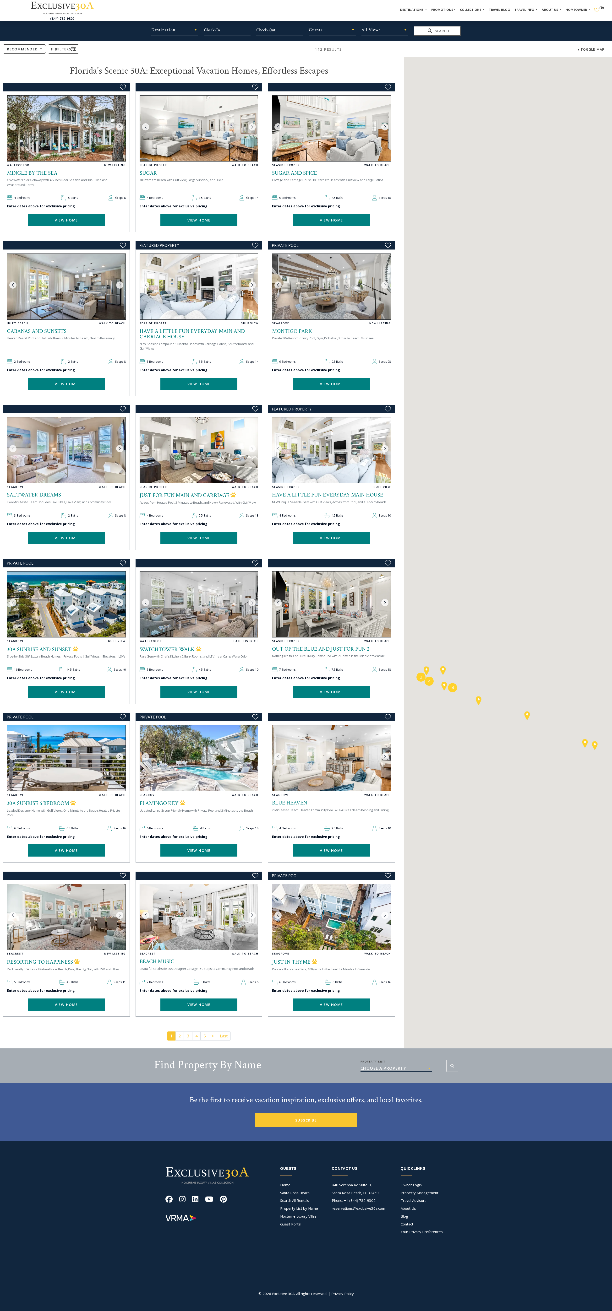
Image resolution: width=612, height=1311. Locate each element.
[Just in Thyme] (331, 917)
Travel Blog (499, 9)
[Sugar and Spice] (331, 128)
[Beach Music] (199, 917)
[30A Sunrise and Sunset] (66, 604)
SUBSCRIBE (306, 1120)
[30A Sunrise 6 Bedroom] (66, 758)
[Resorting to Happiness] (66, 917)
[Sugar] (199, 128)
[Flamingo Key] (199, 758)
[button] (12, 126)
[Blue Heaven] (331, 758)
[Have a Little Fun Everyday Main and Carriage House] (199, 287)
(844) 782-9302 (62, 18)
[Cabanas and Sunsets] (66, 287)
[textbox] (174, 30)
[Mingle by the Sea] (66, 128)
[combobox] (174, 30)
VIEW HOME (66, 220)
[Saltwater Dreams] (66, 450)
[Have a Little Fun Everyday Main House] (331, 450)
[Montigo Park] (331, 287)
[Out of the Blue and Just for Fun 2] (331, 604)
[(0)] (596, 8)
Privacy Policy (342, 1293)
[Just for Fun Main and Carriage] (199, 450)
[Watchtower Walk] (199, 604)
